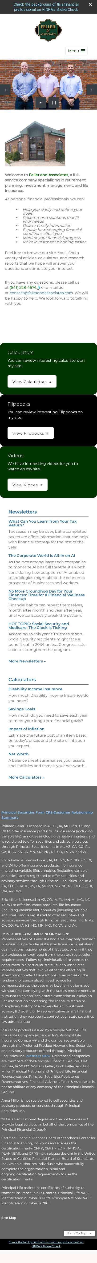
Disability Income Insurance (35, 689)
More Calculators (26, 777)
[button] (76, 51)
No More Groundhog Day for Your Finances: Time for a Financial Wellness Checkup (46, 595)
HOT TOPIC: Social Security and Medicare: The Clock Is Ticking (38, 626)
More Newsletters (27, 661)
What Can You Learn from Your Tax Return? (42, 523)
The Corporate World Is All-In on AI (41, 555)
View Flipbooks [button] (28, 433)
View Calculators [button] (29, 382)
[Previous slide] (5, 89)
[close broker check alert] (90, 4)
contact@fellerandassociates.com (41, 293)
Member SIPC (38, 1056)
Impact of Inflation (26, 729)
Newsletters (22, 512)
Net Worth (18, 754)
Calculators (22, 679)
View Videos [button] (25, 485)
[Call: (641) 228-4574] (38, 287)
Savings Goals (21, 709)
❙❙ (54, 102)
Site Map (8, 1218)
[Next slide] (91, 89)
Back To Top (77, 1233)
